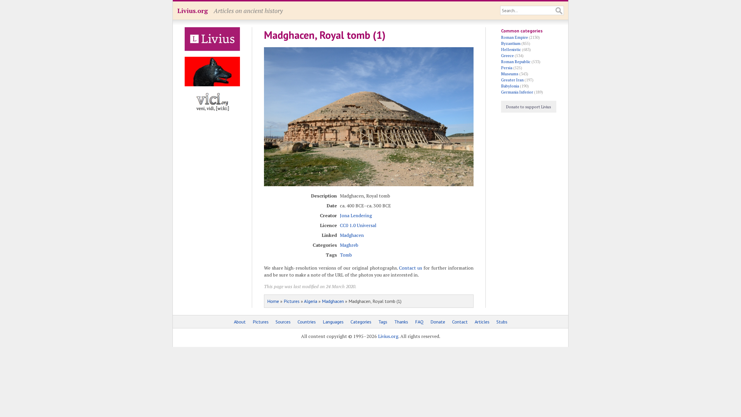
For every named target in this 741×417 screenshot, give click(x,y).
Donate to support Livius (528, 106)
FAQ (419, 322)
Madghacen (352, 235)
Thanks (401, 322)
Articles (482, 322)
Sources (283, 322)
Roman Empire (514, 37)
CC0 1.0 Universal (358, 225)
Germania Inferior (517, 92)
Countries (307, 322)
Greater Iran (512, 80)
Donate (437, 322)
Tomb (346, 255)
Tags (382, 322)
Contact (460, 322)
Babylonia (510, 86)
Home (273, 301)
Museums (509, 73)
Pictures (292, 301)
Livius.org (192, 10)
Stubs (501, 322)
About (240, 322)
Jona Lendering (356, 215)
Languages (333, 322)
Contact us (410, 268)
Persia (506, 67)
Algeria (310, 301)
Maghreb (349, 245)
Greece (507, 55)
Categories (361, 322)
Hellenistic (511, 49)
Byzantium (510, 43)
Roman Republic (516, 61)
